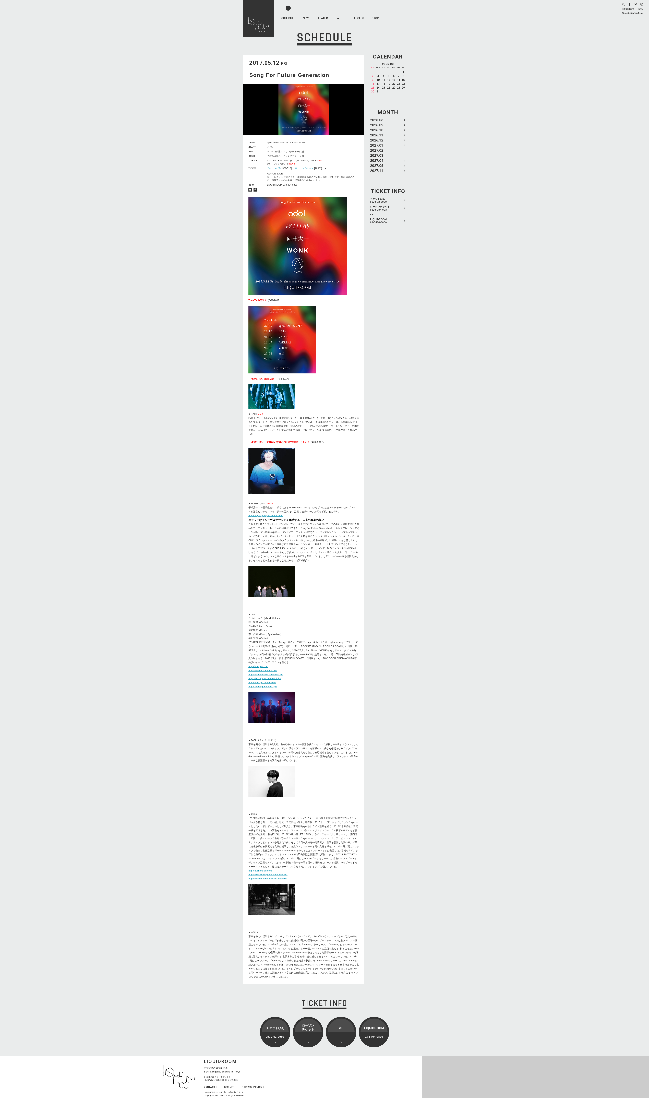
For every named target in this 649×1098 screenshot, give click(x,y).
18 (383, 83)
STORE (376, 18)
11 (383, 79)
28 (398, 87)
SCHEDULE (288, 18)
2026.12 (376, 140)
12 (388, 79)
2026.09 (376, 125)
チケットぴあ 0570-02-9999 (378, 200)
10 (378, 79)
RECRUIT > (229, 1087)
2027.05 (376, 165)
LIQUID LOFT (628, 9)
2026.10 (376, 130)
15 (403, 79)
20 (393, 83)
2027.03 (376, 155)
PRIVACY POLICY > (253, 1087)
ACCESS (359, 18)
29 (403, 87)
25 (383, 87)
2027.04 (376, 160)
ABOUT (341, 18)
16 (372, 83)
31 (378, 91)
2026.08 (376, 120)
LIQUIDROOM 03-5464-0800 (378, 221)
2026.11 (376, 135)
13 (393, 79)
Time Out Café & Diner (632, 13)
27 (393, 87)
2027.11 (376, 170)
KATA (640, 9)
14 (398, 79)
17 (378, 83)
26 (388, 87)
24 (378, 87)
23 (372, 87)
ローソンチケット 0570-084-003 (380, 208)
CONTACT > (211, 1087)
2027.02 (376, 150)
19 (388, 83)
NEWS (306, 18)
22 (403, 83)
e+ (371, 214)
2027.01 (376, 145)
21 (398, 83)
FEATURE (323, 18)
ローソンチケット (304, 168)
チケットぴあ (274, 168)
